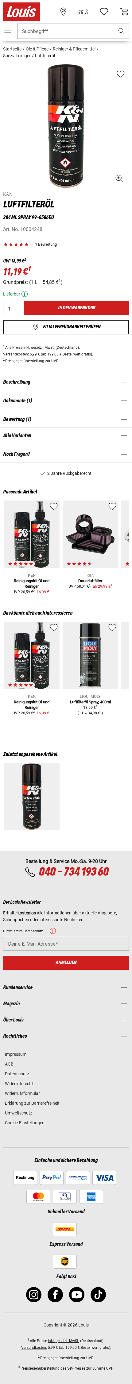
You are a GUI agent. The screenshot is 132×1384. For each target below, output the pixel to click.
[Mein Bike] (83, 11)
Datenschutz (17, 1073)
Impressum (15, 1054)
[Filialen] (63, 11)
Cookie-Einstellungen (25, 1122)
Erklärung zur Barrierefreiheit (32, 1103)
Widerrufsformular (22, 1093)
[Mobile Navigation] (7, 30)
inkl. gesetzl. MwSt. (39, 347)
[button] (121, 31)
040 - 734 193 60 (73, 872)
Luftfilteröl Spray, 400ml (90, 702)
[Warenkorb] (124, 11)
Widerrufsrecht (19, 1083)
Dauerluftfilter (90, 581)
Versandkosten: (16, 354)
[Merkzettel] (104, 11)
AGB (9, 1064)
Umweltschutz (18, 1113)
